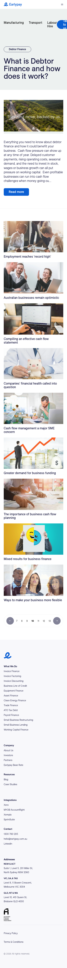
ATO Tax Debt (11, 710)
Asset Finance (11, 695)
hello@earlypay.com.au (15, 839)
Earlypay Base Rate (13, 765)
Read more (16, 192)
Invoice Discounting (14, 681)
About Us (8, 750)
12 (44, 621)
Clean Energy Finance (15, 700)
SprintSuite (9, 819)
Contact (8, 829)
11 (38, 621)
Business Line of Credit (15, 686)
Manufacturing (14, 22)
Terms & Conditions (13, 942)
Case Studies (10, 784)
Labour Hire (52, 24)
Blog (6, 779)
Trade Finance (11, 705)
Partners (8, 760)
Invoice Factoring (12, 676)
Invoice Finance (11, 671)
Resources (9, 774)
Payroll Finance (11, 715)
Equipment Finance (13, 690)
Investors (8, 755)
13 (50, 621)
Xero (6, 805)
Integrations (10, 800)
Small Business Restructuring (18, 720)
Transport (35, 22)
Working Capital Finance (16, 729)
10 (32, 621)
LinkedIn (8, 843)
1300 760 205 (11, 834)
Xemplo (8, 814)
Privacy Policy (11, 933)
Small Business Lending (16, 725)
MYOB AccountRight (14, 810)
